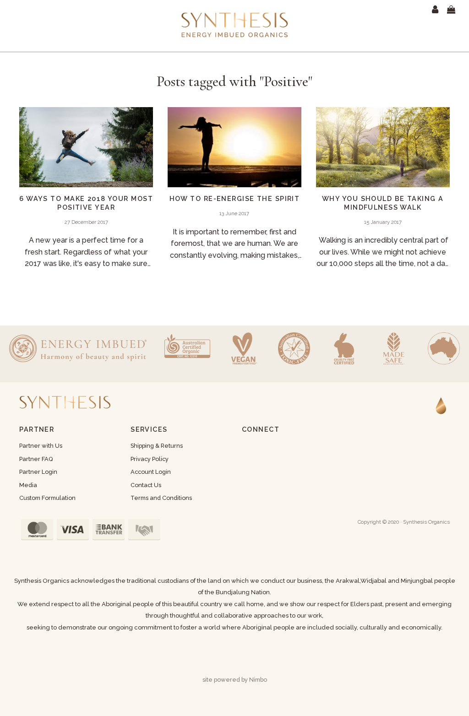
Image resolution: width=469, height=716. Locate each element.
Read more (86, 192)
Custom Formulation (47, 497)
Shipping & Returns (157, 445)
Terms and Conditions (161, 497)
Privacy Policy (150, 459)
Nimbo (258, 679)
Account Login (151, 471)
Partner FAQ (36, 459)
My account (437, 9)
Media (28, 485)
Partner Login (38, 471)
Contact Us (146, 485)
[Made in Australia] (444, 348)
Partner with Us (40, 445)
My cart (457, 9)
